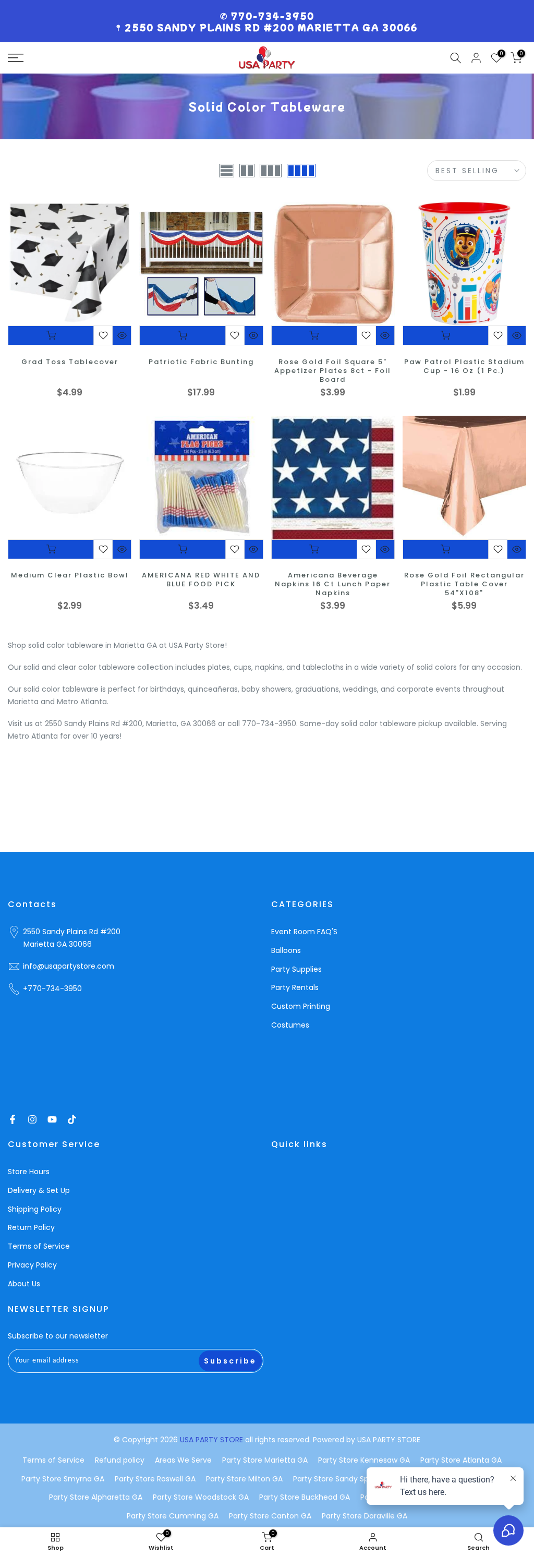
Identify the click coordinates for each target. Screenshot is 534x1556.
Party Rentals (295, 987)
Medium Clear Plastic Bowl (70, 575)
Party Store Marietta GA (265, 1460)
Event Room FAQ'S (304, 931)
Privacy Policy (32, 1265)
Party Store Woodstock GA (201, 1497)
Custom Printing (300, 1006)
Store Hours (29, 1171)
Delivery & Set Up (39, 1190)
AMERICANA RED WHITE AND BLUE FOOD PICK (201, 580)
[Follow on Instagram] (32, 1119)
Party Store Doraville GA (364, 1516)
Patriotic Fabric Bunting (201, 362)
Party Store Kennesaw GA (364, 1460)
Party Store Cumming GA (173, 1516)
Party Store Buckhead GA (304, 1497)
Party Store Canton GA (270, 1516)
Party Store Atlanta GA (461, 1460)
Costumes (290, 1025)
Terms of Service (39, 1246)
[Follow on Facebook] (12, 1119)
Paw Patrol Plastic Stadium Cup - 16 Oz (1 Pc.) (464, 367)
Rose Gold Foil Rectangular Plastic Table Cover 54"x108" (464, 584)
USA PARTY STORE (212, 1439)
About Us (24, 1283)
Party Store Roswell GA (155, 1479)
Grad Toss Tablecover (69, 362)
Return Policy (31, 1227)
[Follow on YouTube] (52, 1119)
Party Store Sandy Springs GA (345, 1479)
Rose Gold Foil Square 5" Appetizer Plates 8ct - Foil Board (332, 371)
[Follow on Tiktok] (72, 1119)
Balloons (286, 950)
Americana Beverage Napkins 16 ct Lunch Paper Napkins (333, 584)
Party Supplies (296, 969)
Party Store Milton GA (244, 1479)
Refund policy (119, 1460)
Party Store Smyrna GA (62, 1479)
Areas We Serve (183, 1460)
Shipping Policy (35, 1209)
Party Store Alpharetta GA (95, 1497)
